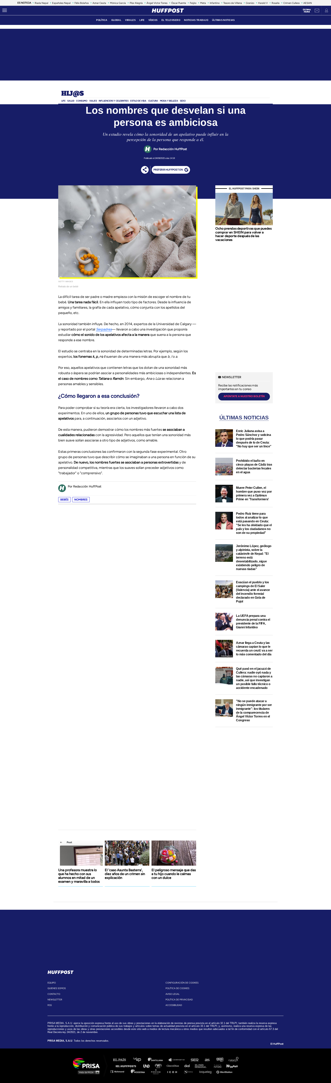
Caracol (233, 1060)
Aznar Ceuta (99, 3)
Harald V (263, 3)
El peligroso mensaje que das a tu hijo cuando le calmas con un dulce (174, 874)
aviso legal (172, 994)
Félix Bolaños (82, 3)
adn (219, 1060)
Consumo (81, 100)
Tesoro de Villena (232, 3)
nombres (81, 499)
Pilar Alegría (136, 3)
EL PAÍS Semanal (202, 1065)
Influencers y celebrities (113, 100)
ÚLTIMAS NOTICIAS (223, 20)
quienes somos (57, 988)
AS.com (207, 1060)
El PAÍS (122, 1060)
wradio (159, 1065)
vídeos (153, 20)
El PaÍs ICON (173, 1071)
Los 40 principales (140, 1060)
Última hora (307, 11)
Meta (203, 3)
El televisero (170, 20)
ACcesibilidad (174, 1005)
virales (130, 20)
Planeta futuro (216, 1065)
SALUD (70, 100)
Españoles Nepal (61, 3)
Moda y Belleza (169, 100)
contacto (54, 994)
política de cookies (177, 988)
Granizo (250, 3)
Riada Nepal (41, 3)
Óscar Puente (178, 3)
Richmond (119, 1071)
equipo (52, 982)
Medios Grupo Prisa (87, 1072)
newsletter (55, 999)
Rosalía (275, 3)
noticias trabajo (196, 20)
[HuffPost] (61, 971)
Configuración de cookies (182, 982)
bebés (64, 499)
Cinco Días (173, 1065)
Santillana (158, 1060)
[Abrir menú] (4, 10)
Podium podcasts (157, 1071)
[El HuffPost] (168, 10)
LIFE (142, 20)
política (101, 20)
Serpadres (104, 329)
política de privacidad (179, 999)
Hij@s (72, 94)
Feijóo (193, 3)
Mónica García (118, 3)
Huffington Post (127, 1065)
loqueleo (206, 1071)
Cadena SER (195, 1060)
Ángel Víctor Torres (157, 3)
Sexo (182, 100)
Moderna (138, 1071)
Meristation (225, 1071)
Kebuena (230, 1065)
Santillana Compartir (178, 1060)
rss (50, 1005)
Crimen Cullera (291, 3)
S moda (189, 1071)
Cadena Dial (188, 1065)
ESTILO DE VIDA (138, 100)
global (116, 20)
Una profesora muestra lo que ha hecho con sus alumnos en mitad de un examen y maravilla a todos (79, 876)
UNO (148, 1065)
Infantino (215, 3)
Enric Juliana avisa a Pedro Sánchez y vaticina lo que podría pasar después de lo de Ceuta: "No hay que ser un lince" (253, 438)
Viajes (93, 100)
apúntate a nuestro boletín (244, 396)
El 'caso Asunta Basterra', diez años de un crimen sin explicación (125, 874)
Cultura (153, 100)
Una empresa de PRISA (88, 1063)
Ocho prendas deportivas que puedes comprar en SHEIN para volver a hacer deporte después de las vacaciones (243, 234)
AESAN (307, 3)
